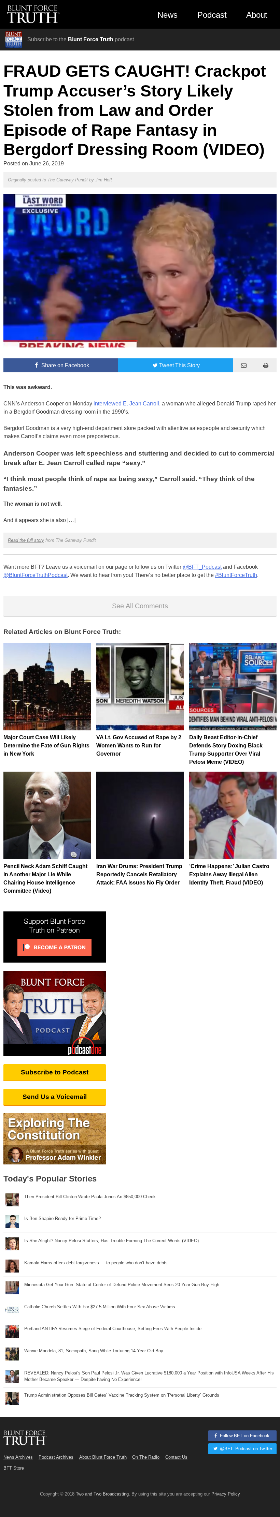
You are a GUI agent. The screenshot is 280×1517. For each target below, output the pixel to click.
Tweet (179, 365)
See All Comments (140, 606)
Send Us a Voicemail (55, 1096)
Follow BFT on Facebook (244, 1435)
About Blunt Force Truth (103, 1457)
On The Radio (145, 1457)
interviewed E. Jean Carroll (126, 403)
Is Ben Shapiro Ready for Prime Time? (62, 1218)
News (167, 14)
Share (64, 365)
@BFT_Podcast (202, 567)
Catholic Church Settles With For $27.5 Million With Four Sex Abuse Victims (99, 1306)
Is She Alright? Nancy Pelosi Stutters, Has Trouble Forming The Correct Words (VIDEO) (111, 1240)
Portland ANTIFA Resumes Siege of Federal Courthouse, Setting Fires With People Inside (112, 1328)
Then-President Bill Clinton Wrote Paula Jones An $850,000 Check (90, 1196)
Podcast (212, 14)
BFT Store (13, 1468)
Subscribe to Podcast (54, 1072)
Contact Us (176, 1457)
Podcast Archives (56, 1457)
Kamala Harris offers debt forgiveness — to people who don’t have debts (96, 1262)
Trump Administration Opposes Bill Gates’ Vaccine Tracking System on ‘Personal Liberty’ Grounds (121, 1395)
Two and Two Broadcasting (102, 1494)
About (256, 14)
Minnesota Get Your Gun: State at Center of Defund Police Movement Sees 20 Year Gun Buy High (121, 1284)
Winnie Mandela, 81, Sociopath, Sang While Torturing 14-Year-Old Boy (93, 1350)
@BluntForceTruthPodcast (35, 575)
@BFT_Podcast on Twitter (245, 1448)
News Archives (18, 1457)
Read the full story (26, 540)
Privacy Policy (225, 1494)
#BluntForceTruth (236, 575)
